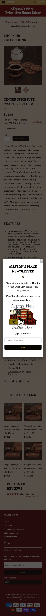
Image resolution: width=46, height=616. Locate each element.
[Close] (41, 261)
